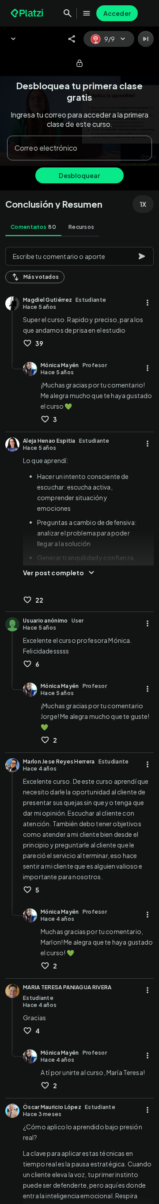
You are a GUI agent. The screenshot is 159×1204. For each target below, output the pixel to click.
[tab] (33, 227)
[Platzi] (28, 13)
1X (143, 204)
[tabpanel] (79, 723)
